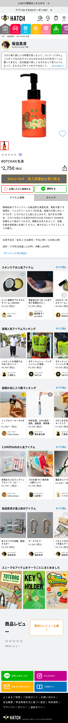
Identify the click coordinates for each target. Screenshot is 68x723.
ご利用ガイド (30, 697)
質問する (51, 189)
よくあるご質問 (11, 697)
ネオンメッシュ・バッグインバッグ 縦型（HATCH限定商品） (40, 363)
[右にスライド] (64, 295)
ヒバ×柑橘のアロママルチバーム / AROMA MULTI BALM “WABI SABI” (13, 301)
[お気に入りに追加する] (62, 133)
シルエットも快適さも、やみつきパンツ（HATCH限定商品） (13, 363)
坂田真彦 (10, 37)
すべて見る (61, 267)
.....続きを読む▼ (56, 65)
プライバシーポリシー (15, 707)
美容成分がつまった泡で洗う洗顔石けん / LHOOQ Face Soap (40, 301)
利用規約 (53, 702)
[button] (48, 18)
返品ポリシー (38, 707)
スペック (51, 197)
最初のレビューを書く (46, 627)
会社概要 (8, 702)
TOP (3, 37)
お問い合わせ (48, 697)
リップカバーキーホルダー (13, 422)
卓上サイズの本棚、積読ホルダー (13, 542)
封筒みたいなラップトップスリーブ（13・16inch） (13, 481)
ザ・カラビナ (34, 541)
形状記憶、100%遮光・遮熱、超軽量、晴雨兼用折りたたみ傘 (40, 422)
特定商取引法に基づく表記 (30, 702)
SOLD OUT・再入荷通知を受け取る (34, 179)
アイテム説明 (17, 197)
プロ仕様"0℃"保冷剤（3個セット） (38, 481)
